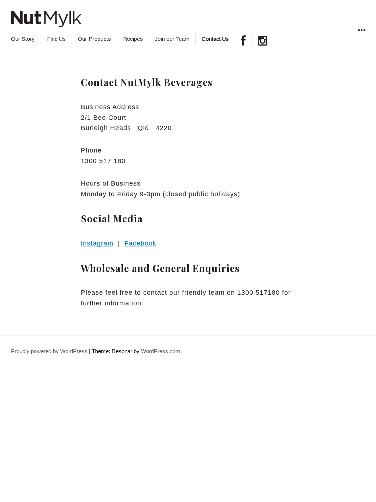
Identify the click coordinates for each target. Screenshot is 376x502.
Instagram (97, 243)
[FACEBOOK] (243, 41)
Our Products (94, 39)
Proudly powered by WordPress (49, 351)
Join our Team (172, 39)
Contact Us (215, 39)
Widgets (361, 38)
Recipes (133, 39)
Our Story (23, 39)
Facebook (140, 243)
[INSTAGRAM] (262, 41)
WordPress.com (160, 351)
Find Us (56, 39)
